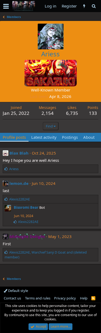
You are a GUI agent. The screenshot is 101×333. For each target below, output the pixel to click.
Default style (17, 290)
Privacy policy (65, 298)
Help (84, 298)
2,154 (47, 113)
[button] (6, 6)
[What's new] (84, 6)
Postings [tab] (70, 137)
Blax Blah (19, 153)
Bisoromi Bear (26, 207)
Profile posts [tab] (14, 137)
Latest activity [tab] (44, 137)
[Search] (93, 6)
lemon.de (19, 183)
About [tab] (89, 137)
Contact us (12, 298)
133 (93, 113)
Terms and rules (37, 298)
